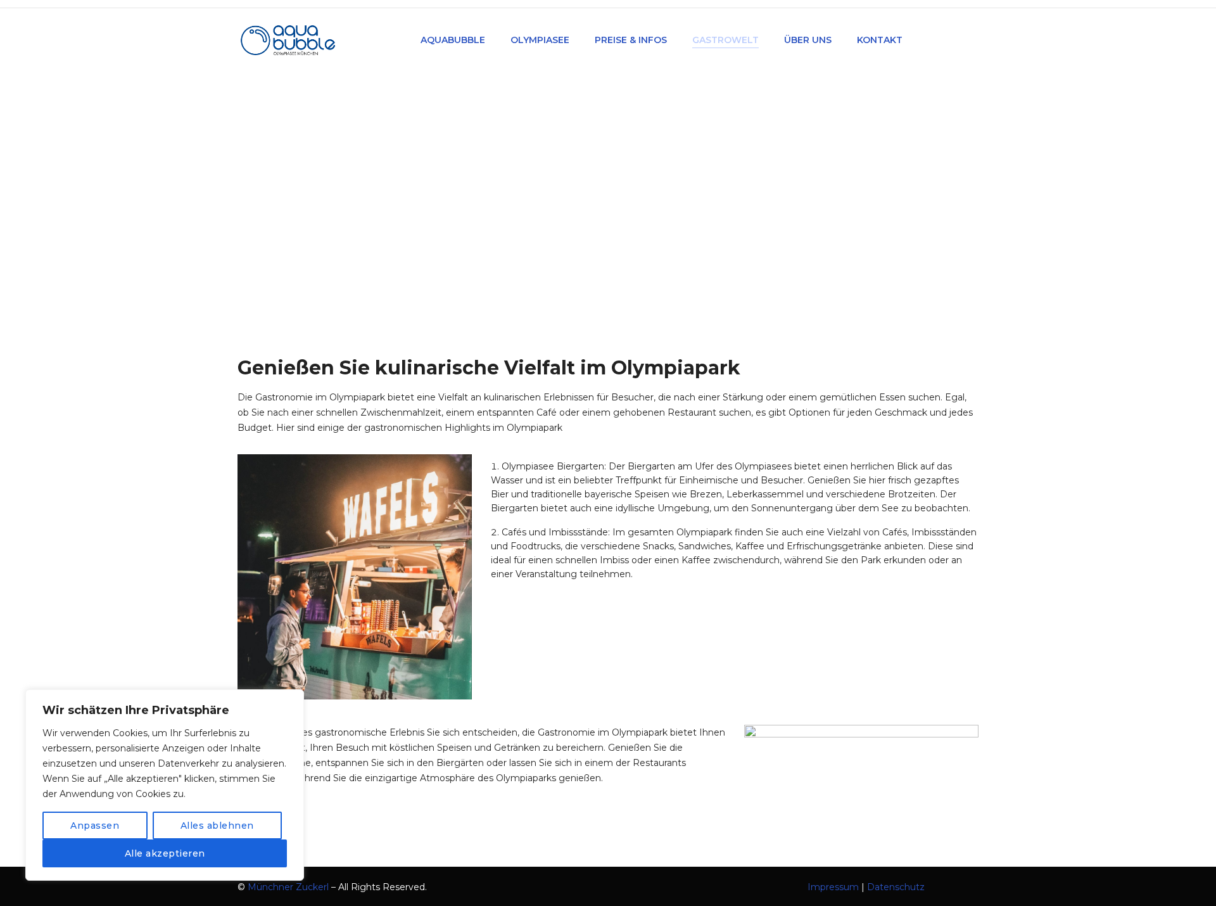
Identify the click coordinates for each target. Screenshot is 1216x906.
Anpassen (94, 825)
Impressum (833, 887)
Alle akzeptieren (165, 853)
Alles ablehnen (217, 825)
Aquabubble (575, 216)
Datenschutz (896, 887)
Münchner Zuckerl (288, 887)
